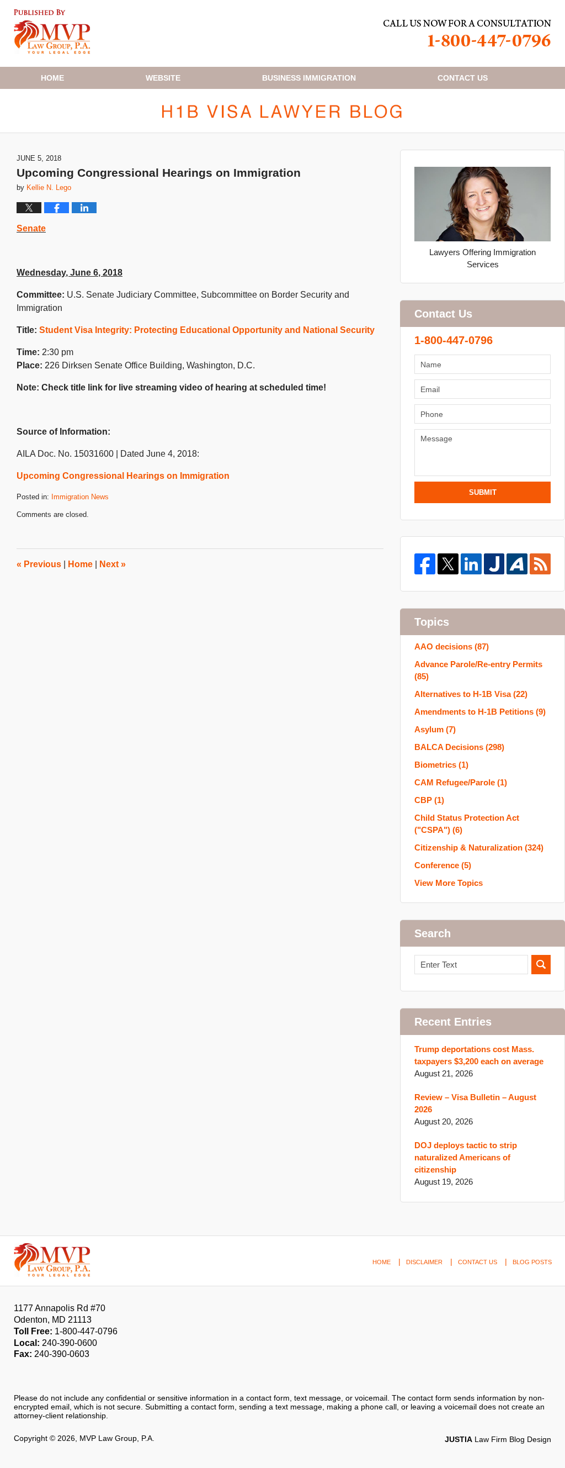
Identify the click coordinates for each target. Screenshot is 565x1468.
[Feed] (540, 563)
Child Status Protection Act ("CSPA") (466, 824)
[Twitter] (448, 563)
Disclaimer (424, 1262)
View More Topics (448, 883)
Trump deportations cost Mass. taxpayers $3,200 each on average (478, 1055)
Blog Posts (532, 1262)
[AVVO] (517, 563)
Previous (39, 564)
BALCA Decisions (459, 747)
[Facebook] (424, 563)
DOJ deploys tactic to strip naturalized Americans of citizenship (465, 1157)
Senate (31, 228)
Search (541, 964)
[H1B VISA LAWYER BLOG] (282, 111)
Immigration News (80, 497)
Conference (442, 865)
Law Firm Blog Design (498, 1439)
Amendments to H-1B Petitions (480, 711)
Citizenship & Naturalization (478, 847)
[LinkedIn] (471, 563)
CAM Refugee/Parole (460, 782)
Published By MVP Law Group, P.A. (467, 33)
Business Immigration (309, 77)
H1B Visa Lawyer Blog (52, 31)
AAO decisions (451, 646)
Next (112, 564)
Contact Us (477, 1262)
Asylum (435, 729)
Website (163, 77)
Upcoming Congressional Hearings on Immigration (123, 475)
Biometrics (441, 764)
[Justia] (494, 563)
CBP (429, 800)
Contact (463, 77)
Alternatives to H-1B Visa (470, 694)
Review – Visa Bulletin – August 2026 (475, 1103)
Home (52, 77)
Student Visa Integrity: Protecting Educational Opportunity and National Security (207, 330)
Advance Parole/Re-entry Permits (478, 670)
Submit (483, 492)
